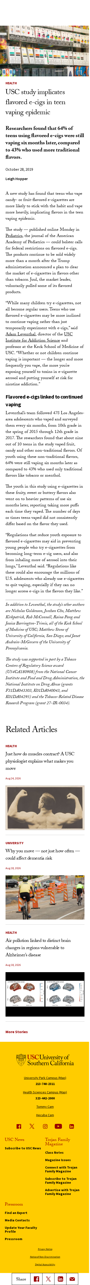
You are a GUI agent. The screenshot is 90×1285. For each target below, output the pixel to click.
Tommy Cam (45, 1106)
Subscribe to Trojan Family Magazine (61, 1180)
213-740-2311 (45, 1084)
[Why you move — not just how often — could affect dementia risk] (45, 897)
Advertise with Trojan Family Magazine (62, 1192)
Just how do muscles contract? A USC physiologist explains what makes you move (40, 762)
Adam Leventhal (21, 335)
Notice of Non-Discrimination (45, 1256)
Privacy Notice (45, 1249)
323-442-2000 (45, 1098)
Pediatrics (14, 236)
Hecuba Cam (45, 1115)
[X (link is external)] (48, 1279)
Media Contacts (17, 1220)
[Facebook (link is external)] (18, 1126)
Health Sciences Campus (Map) (45, 1092)
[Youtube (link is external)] (58, 1126)
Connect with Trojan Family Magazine (61, 1169)
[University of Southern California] (45, 1061)
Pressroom (13, 1239)
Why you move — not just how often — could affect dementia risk (43, 855)
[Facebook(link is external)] (36, 1279)
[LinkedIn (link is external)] (60, 1279)
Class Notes (54, 1152)
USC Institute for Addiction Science (39, 338)
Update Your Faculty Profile (21, 1229)
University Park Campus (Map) (45, 1078)
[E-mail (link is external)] (72, 1279)
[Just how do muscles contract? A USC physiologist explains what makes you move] (45, 808)
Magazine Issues (58, 1160)
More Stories (17, 1031)
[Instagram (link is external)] (45, 1126)
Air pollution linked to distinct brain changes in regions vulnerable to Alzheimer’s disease (38, 948)
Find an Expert (16, 1213)
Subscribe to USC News (23, 1148)
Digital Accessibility (45, 1264)
